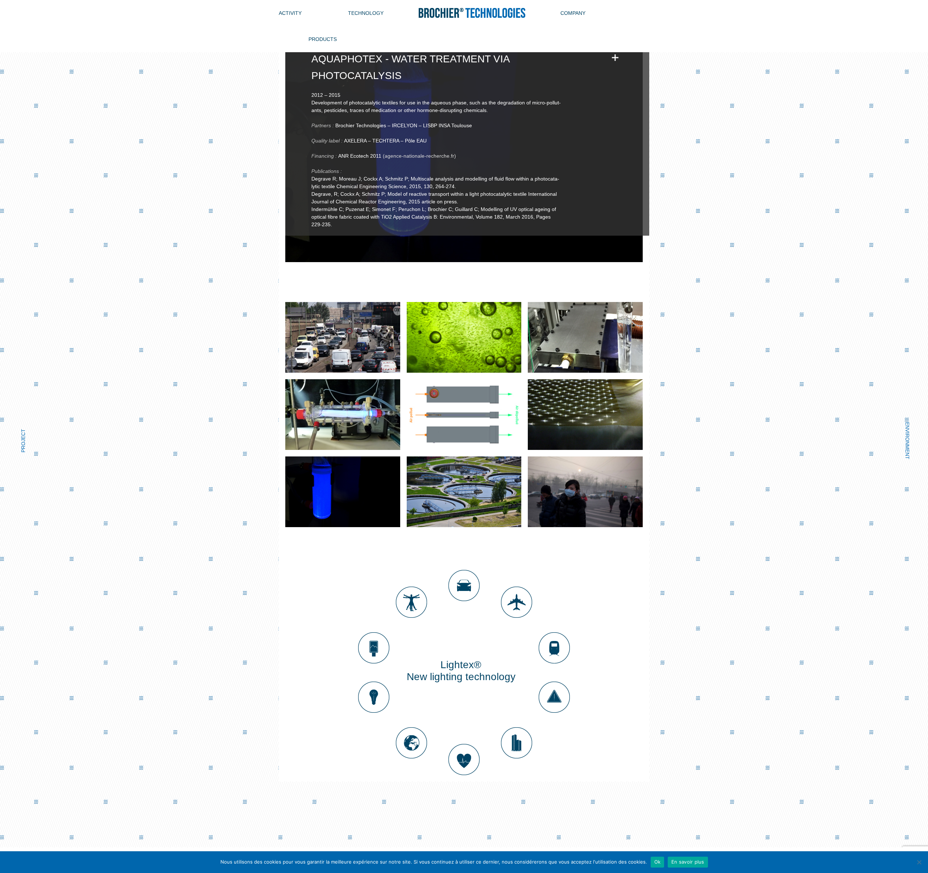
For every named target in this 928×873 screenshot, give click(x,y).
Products (322, 39)
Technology (366, 13)
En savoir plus (687, 862)
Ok (657, 862)
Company (572, 13)
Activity (290, 13)
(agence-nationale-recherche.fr (418, 156)
